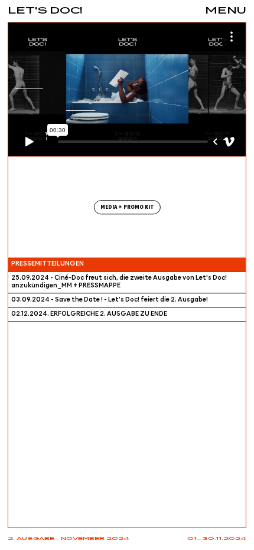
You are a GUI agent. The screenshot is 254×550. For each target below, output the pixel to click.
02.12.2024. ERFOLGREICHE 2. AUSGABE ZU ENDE (89, 314)
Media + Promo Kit (127, 207)
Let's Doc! (45, 10)
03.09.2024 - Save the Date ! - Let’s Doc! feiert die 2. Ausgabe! (109, 300)
